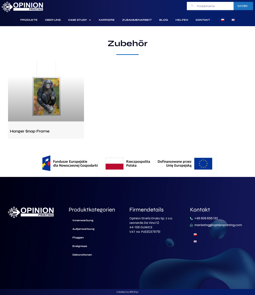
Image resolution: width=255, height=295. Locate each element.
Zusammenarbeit (137, 19)
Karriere (107, 19)
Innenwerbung (82, 220)
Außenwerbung (83, 229)
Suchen (242, 6)
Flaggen (78, 237)
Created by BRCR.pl (127, 292)
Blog (163, 19)
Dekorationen (82, 254)
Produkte (29, 19)
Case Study (77, 19)
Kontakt (203, 19)
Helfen (181, 19)
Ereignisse (79, 246)
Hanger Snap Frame (29, 131)
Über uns (53, 19)
